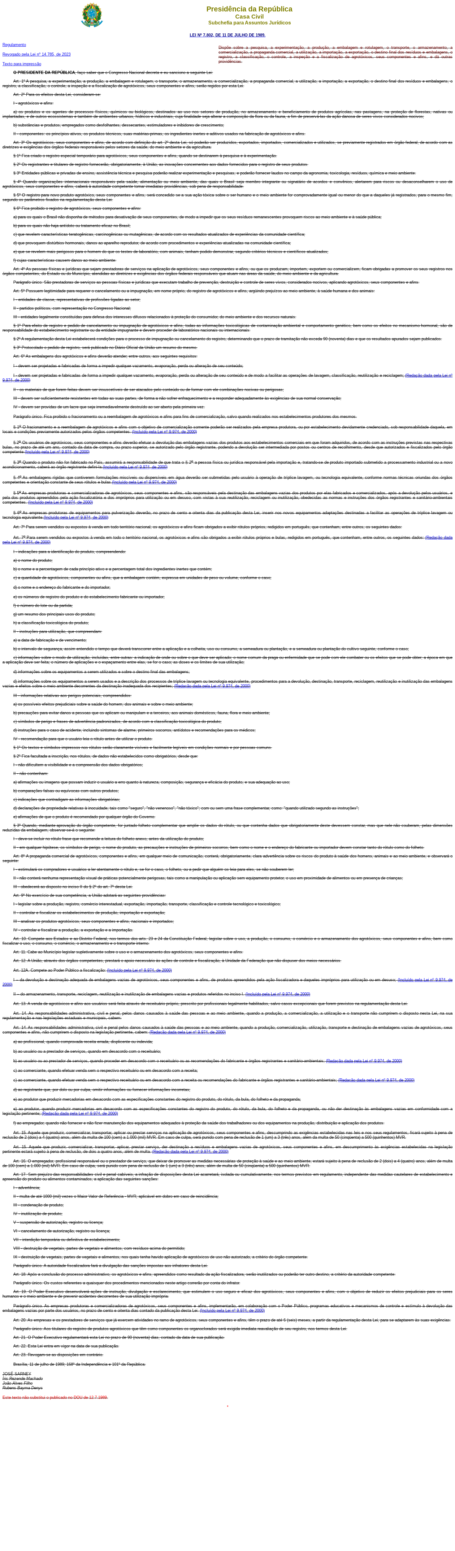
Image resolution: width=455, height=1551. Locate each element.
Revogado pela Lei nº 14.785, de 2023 (36, 54)
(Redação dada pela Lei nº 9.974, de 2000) (212, 686)
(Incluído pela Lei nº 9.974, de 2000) (60, 502)
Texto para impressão (21, 64)
